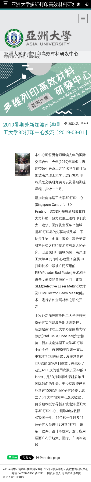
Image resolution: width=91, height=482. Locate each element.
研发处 (22, 57)
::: (2, 56)
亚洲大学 (8, 57)
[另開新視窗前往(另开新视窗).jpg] (22, 159)
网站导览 (34, 57)
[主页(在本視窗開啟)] (39, 37)
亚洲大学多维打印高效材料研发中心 (48, 4)
